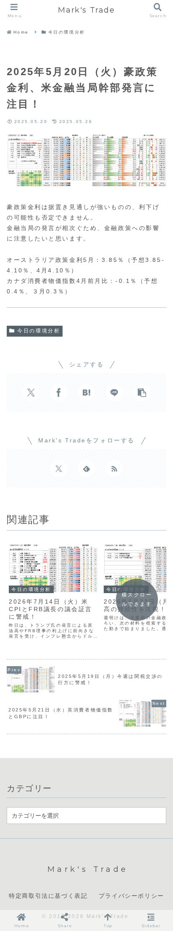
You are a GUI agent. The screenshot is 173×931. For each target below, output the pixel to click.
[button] (142, 392)
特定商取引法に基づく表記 (48, 896)
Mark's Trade (86, 10)
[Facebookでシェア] (58, 392)
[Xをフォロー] (58, 468)
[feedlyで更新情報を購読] (86, 468)
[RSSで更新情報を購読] (114, 468)
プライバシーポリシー (131, 896)
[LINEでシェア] (114, 392)
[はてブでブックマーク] (86, 392)
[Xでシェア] (31, 392)
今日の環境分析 (38, 331)
